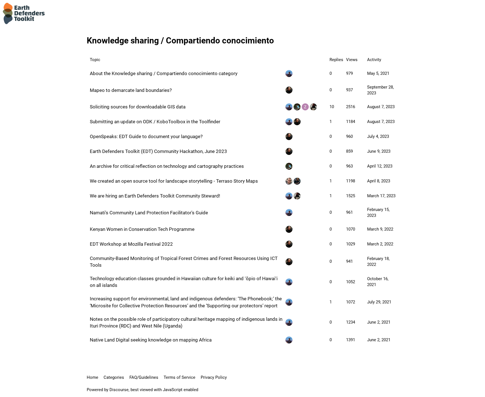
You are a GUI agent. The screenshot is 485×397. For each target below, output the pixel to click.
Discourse (119, 389)
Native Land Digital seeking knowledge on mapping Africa (151, 340)
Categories (114, 377)
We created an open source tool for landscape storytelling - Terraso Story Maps (174, 181)
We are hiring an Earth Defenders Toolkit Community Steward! (155, 196)
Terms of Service (179, 377)
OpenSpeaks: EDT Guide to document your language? (146, 136)
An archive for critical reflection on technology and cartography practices (167, 166)
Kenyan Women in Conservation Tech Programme (142, 229)
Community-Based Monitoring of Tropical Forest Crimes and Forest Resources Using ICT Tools (184, 262)
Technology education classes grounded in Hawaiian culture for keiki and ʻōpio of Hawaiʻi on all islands (184, 282)
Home (92, 377)
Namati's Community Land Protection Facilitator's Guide (149, 212)
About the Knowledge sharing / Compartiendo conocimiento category (163, 73)
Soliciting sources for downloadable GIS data (138, 107)
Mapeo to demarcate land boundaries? (131, 90)
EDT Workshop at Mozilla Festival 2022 (131, 244)
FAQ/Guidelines (143, 377)
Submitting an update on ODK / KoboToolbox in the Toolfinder (155, 121)
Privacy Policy (214, 377)
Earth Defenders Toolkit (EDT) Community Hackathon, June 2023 (158, 151)
